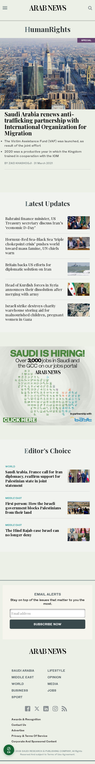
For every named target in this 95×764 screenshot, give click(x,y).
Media (53, 684)
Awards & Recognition (26, 719)
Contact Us (18, 724)
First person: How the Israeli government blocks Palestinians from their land (33, 508)
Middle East (13, 498)
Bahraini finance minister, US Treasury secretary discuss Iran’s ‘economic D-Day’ (34, 223)
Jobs (52, 690)
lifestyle (56, 670)
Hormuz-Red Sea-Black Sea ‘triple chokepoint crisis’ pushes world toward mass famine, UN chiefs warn (34, 246)
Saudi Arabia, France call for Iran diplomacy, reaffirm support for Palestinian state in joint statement (34, 478)
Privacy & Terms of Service (29, 735)
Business (19, 690)
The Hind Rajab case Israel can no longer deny (32, 532)
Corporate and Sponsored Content (34, 741)
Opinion (54, 677)
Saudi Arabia (22, 670)
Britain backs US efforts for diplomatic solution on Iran (28, 266)
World (10, 466)
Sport (17, 697)
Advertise (17, 730)
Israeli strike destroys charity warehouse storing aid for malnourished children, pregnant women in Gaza (34, 312)
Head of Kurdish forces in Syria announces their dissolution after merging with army (33, 289)
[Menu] (5, 8)
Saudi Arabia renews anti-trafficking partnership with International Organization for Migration (45, 123)
